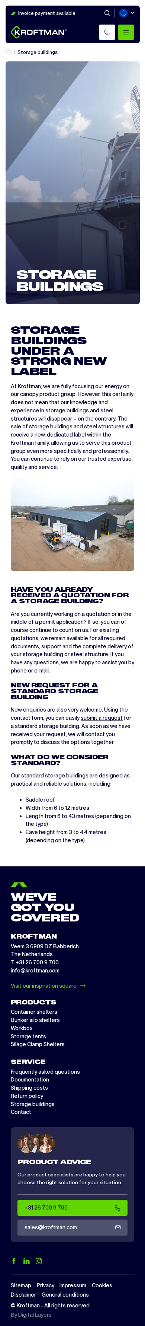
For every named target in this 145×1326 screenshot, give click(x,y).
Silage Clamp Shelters (38, 1044)
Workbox (21, 1028)
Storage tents (28, 1036)
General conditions (65, 1294)
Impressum (72, 1285)
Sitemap (21, 1285)
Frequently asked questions (45, 1071)
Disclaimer (23, 1294)
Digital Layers (35, 1314)
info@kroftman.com (35, 970)
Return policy (27, 1096)
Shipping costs (29, 1087)
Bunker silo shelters (35, 1020)
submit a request (102, 718)
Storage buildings (33, 1104)
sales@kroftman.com (51, 1227)
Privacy (45, 1285)
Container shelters (34, 1012)
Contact (21, 1112)
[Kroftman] (39, 32)
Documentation (30, 1079)
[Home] (9, 52)
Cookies (102, 1285)
